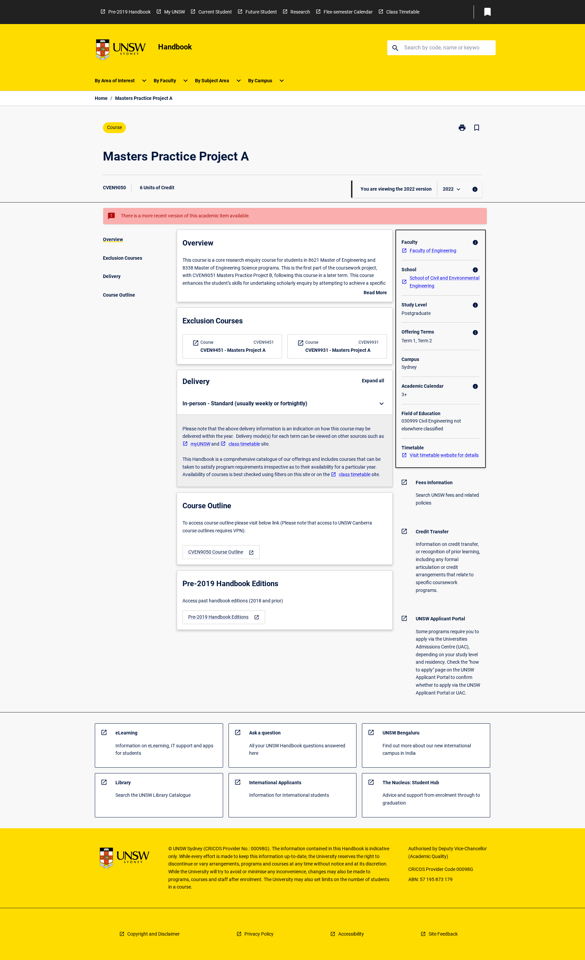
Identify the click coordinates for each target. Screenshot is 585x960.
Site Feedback (443, 934)
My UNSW (174, 12)
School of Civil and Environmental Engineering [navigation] (444, 282)
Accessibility (351, 934)
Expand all (373, 380)
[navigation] (221, 552)
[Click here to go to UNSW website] (120, 51)
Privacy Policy (259, 934)
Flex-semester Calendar (348, 12)
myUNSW (200, 444)
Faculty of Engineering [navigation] (433, 250)
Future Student (261, 12)
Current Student (215, 12)
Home (101, 98)
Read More (375, 293)
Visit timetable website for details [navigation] (444, 455)
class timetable (244, 444)
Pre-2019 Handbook (129, 12)
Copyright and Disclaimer (153, 934)
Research (300, 12)
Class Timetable (402, 12)
